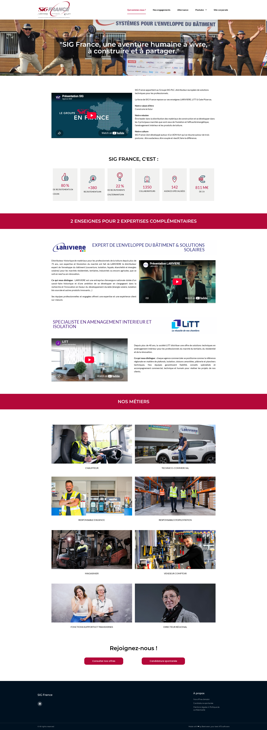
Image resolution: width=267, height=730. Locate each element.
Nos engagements (161, 9)
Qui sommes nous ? (136, 9)
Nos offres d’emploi (201, 699)
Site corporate (221, 9)
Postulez (199, 9)
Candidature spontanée (203, 703)
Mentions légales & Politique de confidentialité (206, 708)
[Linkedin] (40, 704)
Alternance (182, 9)
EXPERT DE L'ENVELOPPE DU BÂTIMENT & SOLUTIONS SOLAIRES (148, 247)
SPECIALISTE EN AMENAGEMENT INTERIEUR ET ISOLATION (102, 324)
